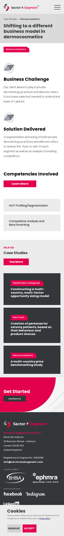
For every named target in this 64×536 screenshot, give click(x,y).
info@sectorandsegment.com (23, 462)
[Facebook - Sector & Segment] (13, 494)
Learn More (20, 184)
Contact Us (14, 398)
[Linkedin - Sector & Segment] (13, 504)
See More (16, 262)
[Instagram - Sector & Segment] (35, 495)
